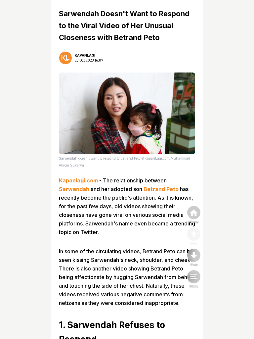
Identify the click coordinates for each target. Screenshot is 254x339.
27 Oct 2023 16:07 (89, 60)
